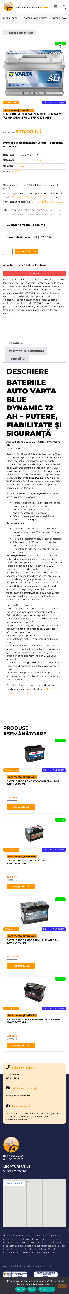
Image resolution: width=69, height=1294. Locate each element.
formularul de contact (46, 201)
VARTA (16, 171)
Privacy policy (47, 1289)
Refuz (32, 1289)
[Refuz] (62, 1286)
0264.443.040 (22, 197)
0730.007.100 (43, 197)
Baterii (25, 160)
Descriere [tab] (15, 343)
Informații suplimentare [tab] (26, 351)
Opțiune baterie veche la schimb (33, 212)
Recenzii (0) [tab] (17, 359)
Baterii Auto (10, 18)
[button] (60, 47)
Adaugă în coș (26, 251)
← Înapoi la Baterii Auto (19, 32)
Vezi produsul (21, 807)
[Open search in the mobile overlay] (64, 6)
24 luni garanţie (32, 166)
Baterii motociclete (35, 18)
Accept (20, 1289)
